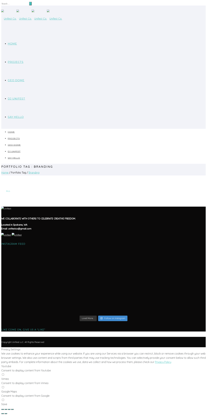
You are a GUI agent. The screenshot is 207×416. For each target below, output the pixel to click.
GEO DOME (16, 80)
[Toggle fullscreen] (9, 409)
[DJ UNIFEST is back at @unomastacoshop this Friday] (103, 303)
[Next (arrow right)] (6, 413)
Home (12, 43)
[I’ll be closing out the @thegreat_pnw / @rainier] (34, 299)
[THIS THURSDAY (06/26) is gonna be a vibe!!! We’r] (34, 262)
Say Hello (16, 117)
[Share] (6, 409)
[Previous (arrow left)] (2, 413)
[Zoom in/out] (12, 409)
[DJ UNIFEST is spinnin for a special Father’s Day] (172, 301)
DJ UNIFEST (16, 98)
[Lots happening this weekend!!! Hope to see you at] (172, 272)
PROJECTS (15, 62)
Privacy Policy (163, 362)
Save (4, 404)
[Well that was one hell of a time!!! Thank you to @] (103, 259)
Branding (34, 172)
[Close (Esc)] (2, 409)
